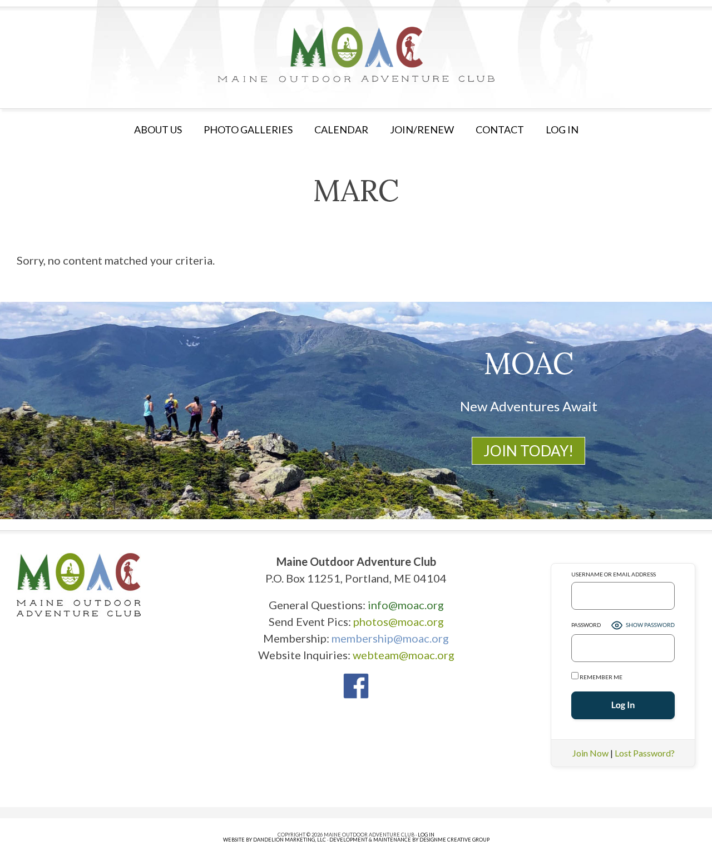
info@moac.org (406, 604)
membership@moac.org (390, 638)
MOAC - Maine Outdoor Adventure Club (356, 54)
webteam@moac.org (403, 654)
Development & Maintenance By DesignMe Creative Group (409, 840)
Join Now (590, 753)
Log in (562, 129)
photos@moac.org (398, 621)
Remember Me (600, 677)
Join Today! (528, 451)
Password (586, 624)
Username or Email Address (613, 574)
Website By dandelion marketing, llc (274, 840)
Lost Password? (645, 753)
